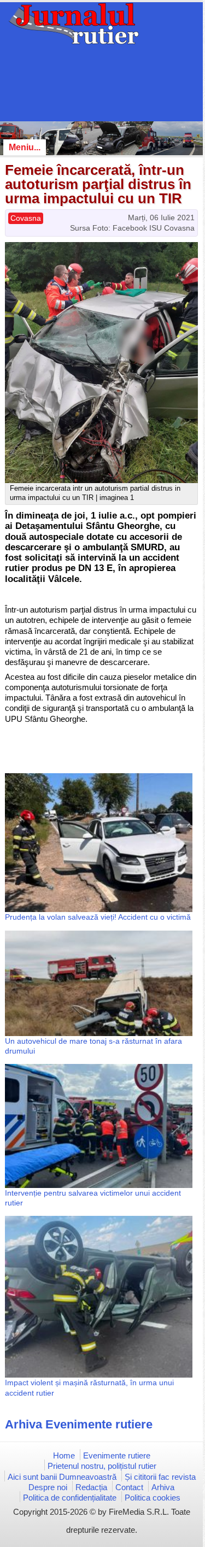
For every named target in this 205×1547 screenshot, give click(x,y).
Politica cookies (152, 1497)
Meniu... (24, 147)
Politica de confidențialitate (69, 1497)
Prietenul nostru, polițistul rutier (102, 1465)
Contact (129, 1487)
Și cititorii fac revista (160, 1476)
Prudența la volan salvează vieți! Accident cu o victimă (98, 917)
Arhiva (162, 1487)
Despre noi (47, 1487)
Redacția (91, 1487)
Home (64, 1455)
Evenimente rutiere (116, 1455)
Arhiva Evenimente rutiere (79, 1424)
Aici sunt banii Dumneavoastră (62, 1476)
